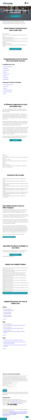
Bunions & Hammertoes (7, 66)
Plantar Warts (5, 77)
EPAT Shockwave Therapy (8, 84)
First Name (5, 382)
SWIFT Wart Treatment (7, 91)
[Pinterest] (14, 404)
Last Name (5, 383)
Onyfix (4, 93)
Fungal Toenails (6, 70)
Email (4, 385)
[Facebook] (8, 404)
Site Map (4, 415)
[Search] (27, 417)
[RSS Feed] (16, 404)
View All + (4, 348)
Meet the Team (15, 140)
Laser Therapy (6, 86)
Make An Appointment (15, 16)
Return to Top (3, 418)
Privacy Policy (11, 410)
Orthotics (5, 88)
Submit (4, 390)
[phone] (25, 3)
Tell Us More (5, 388)
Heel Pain (5, 72)
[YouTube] (11, 404)
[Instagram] (12, 404)
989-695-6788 (14, 400)
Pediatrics (5, 75)
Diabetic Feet (5, 68)
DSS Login (8, 415)
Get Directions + (20, 403)
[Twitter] (9, 404)
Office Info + (15, 403)
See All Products (15, 254)
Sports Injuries (6, 79)
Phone (4, 384)
